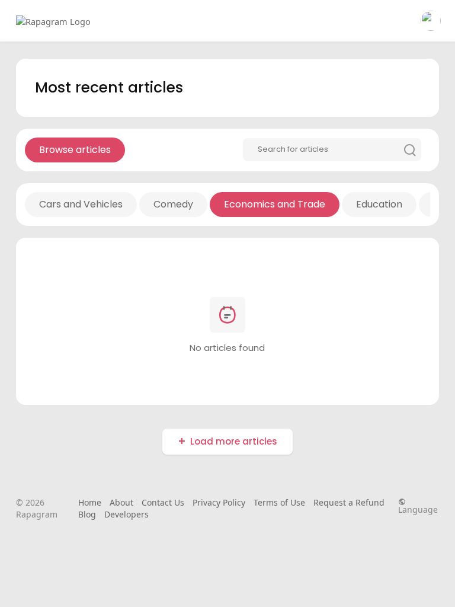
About (121, 502)
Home (89, 502)
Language (418, 509)
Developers (126, 514)
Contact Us (163, 502)
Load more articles (233, 441)
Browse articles (75, 149)
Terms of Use (279, 502)
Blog (87, 514)
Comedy (173, 204)
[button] (431, 20)
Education (379, 204)
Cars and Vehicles (81, 204)
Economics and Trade (274, 204)
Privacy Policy (219, 502)
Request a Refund (348, 502)
